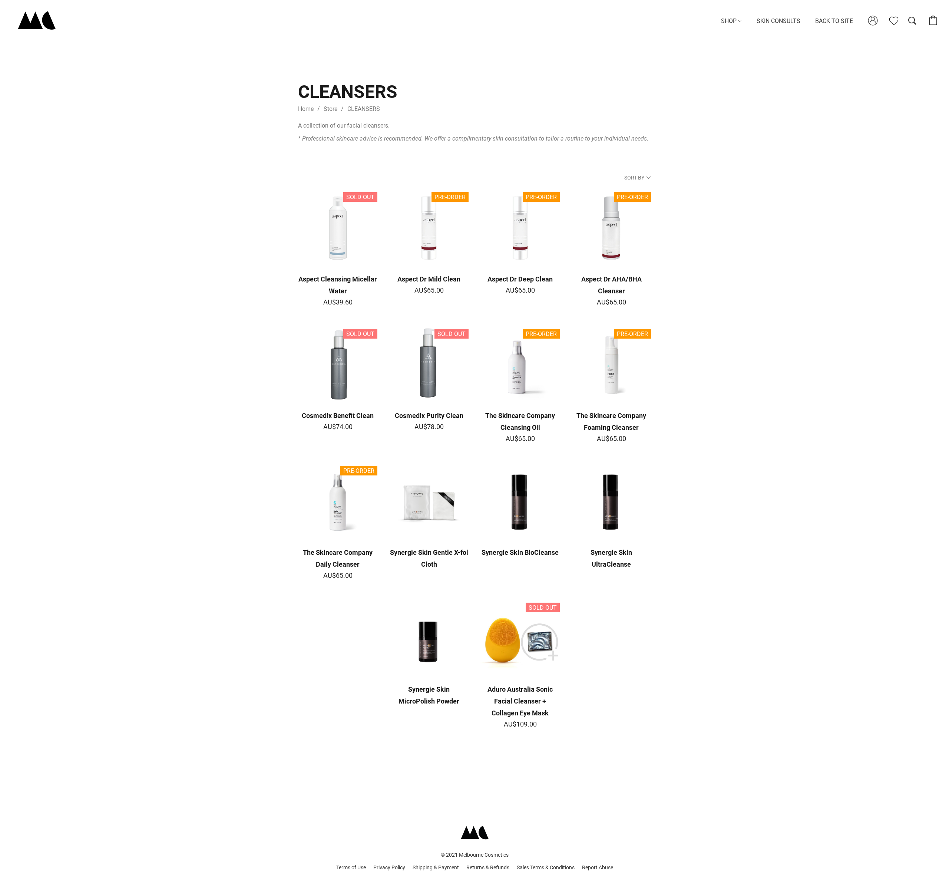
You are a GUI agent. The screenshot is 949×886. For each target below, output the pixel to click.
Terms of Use (351, 867)
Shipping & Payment (436, 867)
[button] (33, 20)
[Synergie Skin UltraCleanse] (611, 501)
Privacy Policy (389, 867)
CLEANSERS (363, 108)
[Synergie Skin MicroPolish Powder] (429, 638)
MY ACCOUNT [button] (870, 21)
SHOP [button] (729, 20)
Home (306, 108)
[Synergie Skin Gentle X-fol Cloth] (429, 501)
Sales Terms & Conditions (546, 867)
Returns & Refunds (487, 867)
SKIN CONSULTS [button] (778, 20)
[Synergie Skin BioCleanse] (520, 501)
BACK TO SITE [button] (834, 20)
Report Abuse (597, 867)
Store (330, 108)
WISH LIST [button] (889, 21)
